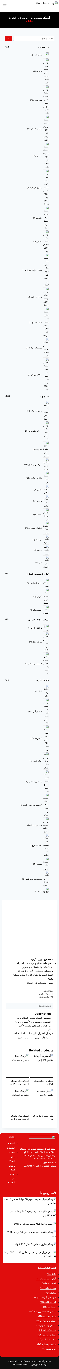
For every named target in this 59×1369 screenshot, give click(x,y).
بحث (8, 38)
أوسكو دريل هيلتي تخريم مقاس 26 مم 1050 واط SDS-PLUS (32, 1261)
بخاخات (29, 21)
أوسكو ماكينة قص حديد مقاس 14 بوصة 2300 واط (36, 1240)
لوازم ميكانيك (44, 997)
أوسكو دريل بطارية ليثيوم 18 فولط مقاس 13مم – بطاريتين (33, 1207)
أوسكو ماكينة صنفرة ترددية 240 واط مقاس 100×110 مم (34, 1220)
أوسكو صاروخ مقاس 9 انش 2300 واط (41, 1249)
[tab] (29, 1006)
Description (45, 1006)
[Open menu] (4, 6)
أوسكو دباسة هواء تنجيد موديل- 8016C (40, 1228)
